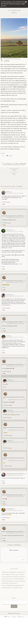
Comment (23, 559)
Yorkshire (23, 164)
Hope (6, 164)
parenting (16, 164)
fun (3, 164)
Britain (17, 163)
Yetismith (9, 294)
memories (12, 164)
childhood (21, 163)
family (25, 163)
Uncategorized (8, 163)
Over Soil (9, 229)
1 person (8, 202)
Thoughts (14, 169)
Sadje (8, 191)
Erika (7, 335)
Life (8, 164)
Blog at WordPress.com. (14, 613)
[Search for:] (14, 602)
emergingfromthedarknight (15, 473)
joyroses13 (9, 508)
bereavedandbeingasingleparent (12, 216)
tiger (20, 164)
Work (13, 173)
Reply (4, 204)
